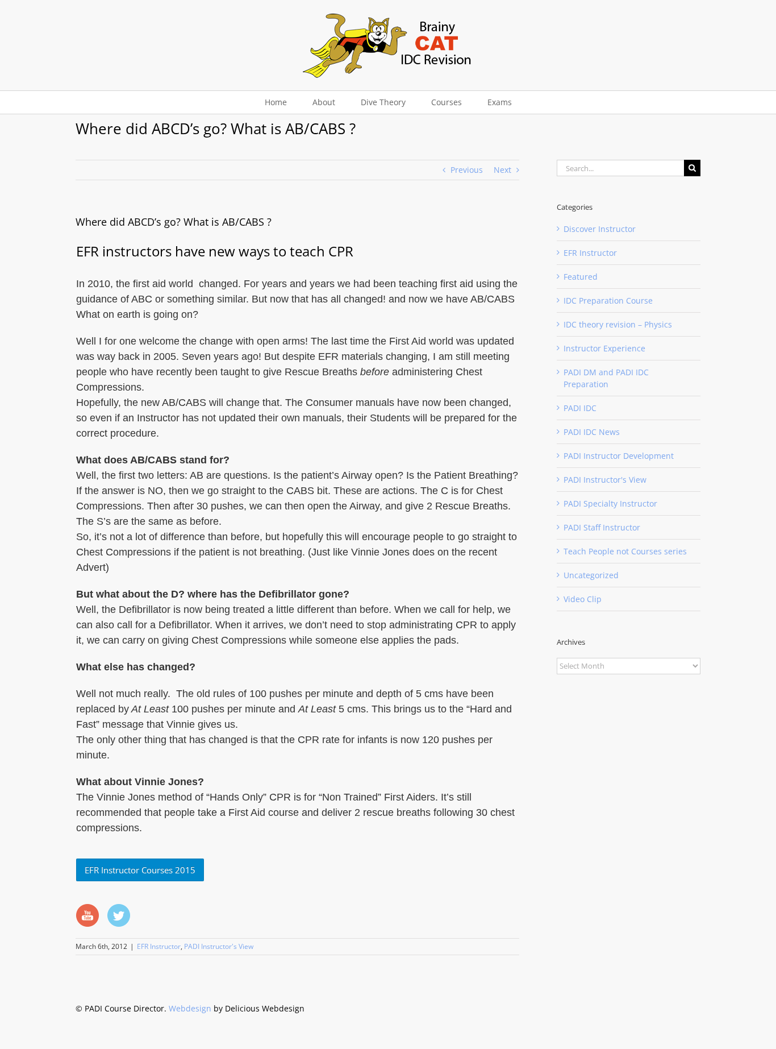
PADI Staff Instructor (602, 527)
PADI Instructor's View (218, 946)
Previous (466, 169)
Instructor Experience (604, 348)
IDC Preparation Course (608, 300)
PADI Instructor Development (619, 455)
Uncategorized (591, 575)
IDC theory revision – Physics (618, 324)
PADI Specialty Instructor (610, 503)
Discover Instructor (600, 228)
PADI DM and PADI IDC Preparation (606, 378)
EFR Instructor (159, 946)
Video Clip (583, 599)
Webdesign (190, 1008)
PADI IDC (580, 408)
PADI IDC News (592, 431)
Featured (581, 276)
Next (502, 169)
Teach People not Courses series (625, 551)
